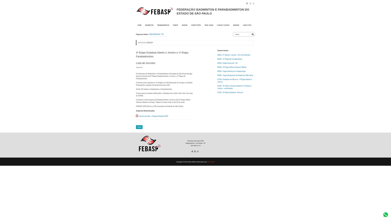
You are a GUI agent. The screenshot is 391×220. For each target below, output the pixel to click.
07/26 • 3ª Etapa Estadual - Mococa (230, 92)
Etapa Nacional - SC (156, 34)
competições (196, 25)
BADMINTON (149, 25)
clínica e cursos (223, 25)
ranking (236, 25)
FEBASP (175, 25)
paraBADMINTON (163, 25)
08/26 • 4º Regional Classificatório (229, 59)
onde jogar (209, 25)
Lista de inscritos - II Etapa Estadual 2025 (153, 116)
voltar (139, 127)
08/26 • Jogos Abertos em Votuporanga (231, 71)
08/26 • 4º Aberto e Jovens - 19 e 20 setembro (233, 55)
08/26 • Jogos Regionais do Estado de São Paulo (235, 75)
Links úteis (247, 25)
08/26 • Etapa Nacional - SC (227, 63)
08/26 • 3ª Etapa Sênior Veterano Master (232, 67)
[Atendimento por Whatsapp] (253, 4)
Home (139, 25)
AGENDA (184, 25)
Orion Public (211, 162)
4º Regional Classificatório (159, 37)
